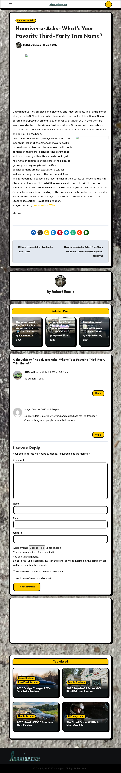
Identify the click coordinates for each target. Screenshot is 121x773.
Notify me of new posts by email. (34, 578)
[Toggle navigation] (10, 4)
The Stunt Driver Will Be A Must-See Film (82, 723)
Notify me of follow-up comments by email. (40, 571)
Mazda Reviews (26, 716)
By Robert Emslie (32, 45)
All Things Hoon (76, 716)
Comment (19, 460)
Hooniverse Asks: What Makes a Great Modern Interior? (60, 327)
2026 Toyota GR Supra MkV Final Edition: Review (83, 690)
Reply (98, 393)
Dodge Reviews (26, 678)
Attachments (20, 547)
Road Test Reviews (28, 682)
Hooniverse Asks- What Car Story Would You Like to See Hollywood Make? (83, 252)
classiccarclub (39, 205)
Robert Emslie (63, 291)
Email (16, 518)
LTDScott (29, 372)
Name (16, 503)
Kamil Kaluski (61, 331)
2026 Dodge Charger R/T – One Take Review (34, 690)
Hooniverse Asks (26, 20)
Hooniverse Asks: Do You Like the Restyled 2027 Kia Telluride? (27, 327)
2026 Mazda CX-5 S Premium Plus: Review (35, 723)
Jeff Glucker (27, 331)
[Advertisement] (61, 621)
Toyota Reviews (76, 682)
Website (17, 532)
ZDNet (53, 205)
